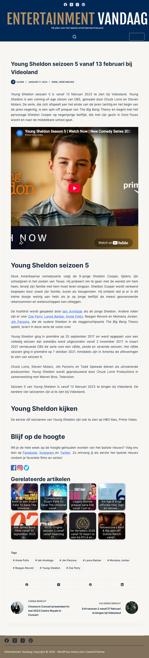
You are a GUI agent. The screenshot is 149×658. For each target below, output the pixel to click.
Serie (55, 82)
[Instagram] (77, 4)
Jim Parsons (20, 322)
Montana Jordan (118, 560)
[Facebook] (65, 4)
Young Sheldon (50, 567)
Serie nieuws (66, 82)
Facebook (30, 452)
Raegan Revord (23, 567)
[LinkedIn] (122, 584)
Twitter (65, 452)
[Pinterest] (83, 4)
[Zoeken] (74, 37)
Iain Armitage (72, 311)
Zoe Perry (35, 316)
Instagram (47, 452)
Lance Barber (54, 316)
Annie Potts (74, 316)
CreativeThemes (94, 651)
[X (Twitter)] (71, 4)
